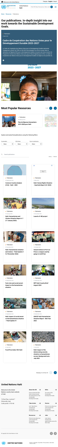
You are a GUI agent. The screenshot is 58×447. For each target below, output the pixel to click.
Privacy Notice (46, 442)
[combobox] (7, 144)
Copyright (35, 442)
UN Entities (18, 141)
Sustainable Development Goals (5, 141)
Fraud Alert (40, 442)
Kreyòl (55, 1)
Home (2, 14)
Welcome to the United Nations (11, 2)
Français (45, 1)
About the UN (33, 389)
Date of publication (34, 141)
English (50, 1)
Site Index (52, 442)
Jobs (46, 415)
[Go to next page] (55, 372)
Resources (32, 415)
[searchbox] (8, 144)
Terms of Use (32, 443)
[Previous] (50, 108)
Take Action (32, 403)
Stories (47, 403)
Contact (31, 442)
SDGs (46, 389)
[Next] (55, 108)
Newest (55, 156)
